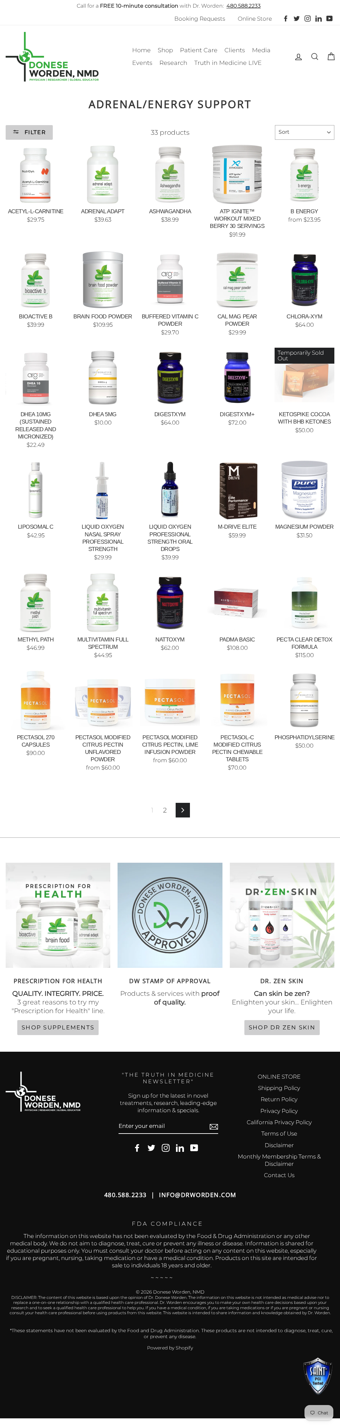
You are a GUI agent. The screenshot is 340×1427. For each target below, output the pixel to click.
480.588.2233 (243, 6)
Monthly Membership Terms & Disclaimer (279, 1160)
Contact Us (279, 1175)
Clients (234, 50)
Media (261, 50)
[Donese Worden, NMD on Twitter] (151, 1148)
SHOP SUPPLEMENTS (58, 1027)
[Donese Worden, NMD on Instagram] (166, 1148)
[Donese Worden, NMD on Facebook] (137, 1148)
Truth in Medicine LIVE (228, 63)
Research (173, 63)
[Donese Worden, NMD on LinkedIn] (180, 1148)
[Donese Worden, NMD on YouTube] (194, 1148)
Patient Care (198, 50)
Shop (165, 50)
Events (142, 63)
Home (141, 50)
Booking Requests (199, 18)
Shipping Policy (279, 1088)
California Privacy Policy (279, 1122)
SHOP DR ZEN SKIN (282, 1027)
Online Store (255, 18)
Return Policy (279, 1099)
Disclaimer (279, 1145)
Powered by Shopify (170, 1348)
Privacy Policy (279, 1111)
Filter (34, 132)
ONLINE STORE (279, 1076)
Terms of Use (279, 1133)
